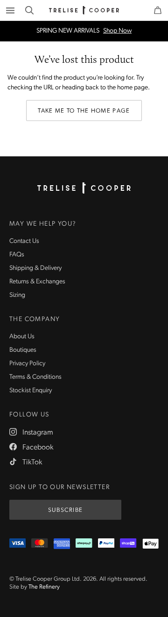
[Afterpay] (84, 543)
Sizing (17, 295)
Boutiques (22, 350)
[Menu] (10, 10)
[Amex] (62, 543)
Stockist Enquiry (30, 390)
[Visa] (17, 543)
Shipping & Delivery (35, 268)
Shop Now (117, 31)
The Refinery (44, 587)
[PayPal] (106, 543)
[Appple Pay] (150, 543)
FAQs (16, 254)
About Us (22, 336)
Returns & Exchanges (37, 281)
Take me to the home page (84, 111)
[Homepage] (84, 188)
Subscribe (65, 510)
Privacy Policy (27, 363)
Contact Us (24, 241)
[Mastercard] (39, 543)
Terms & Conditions (35, 377)
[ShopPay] (128, 543)
